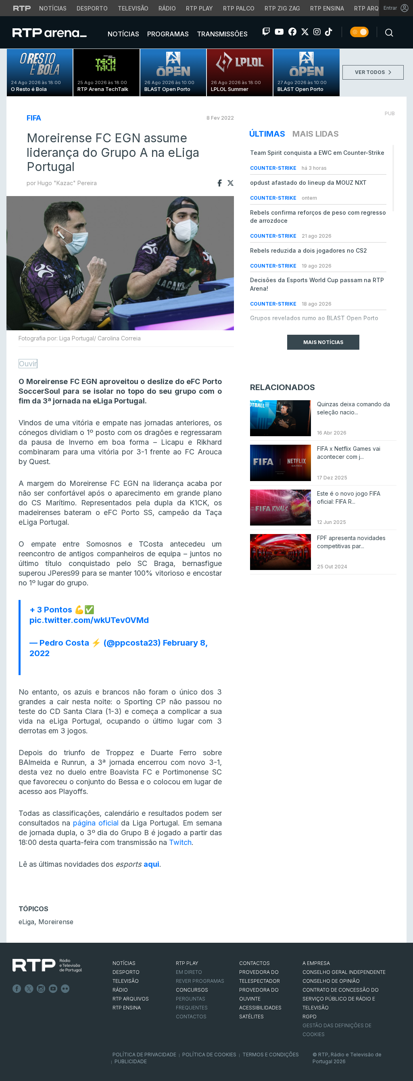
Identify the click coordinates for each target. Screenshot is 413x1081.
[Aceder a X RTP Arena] (305, 32)
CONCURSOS (192, 990)
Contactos (191, 1016)
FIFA (34, 118)
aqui (151, 864)
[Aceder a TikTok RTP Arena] (329, 32)
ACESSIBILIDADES (260, 1008)
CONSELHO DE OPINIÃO (331, 981)
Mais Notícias (323, 342)
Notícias (53, 8)
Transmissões (221, 34)
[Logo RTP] (47, 966)
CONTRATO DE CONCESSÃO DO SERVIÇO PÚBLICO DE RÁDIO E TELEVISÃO (340, 999)
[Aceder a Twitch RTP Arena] (266, 32)
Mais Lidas (315, 134)
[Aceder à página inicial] (58, 32)
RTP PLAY (187, 963)
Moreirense (55, 922)
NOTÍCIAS (124, 963)
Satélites (251, 1016)
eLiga (26, 922)
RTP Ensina (327, 8)
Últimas (267, 134)
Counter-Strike (274, 168)
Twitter (29, 988)
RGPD (309, 1016)
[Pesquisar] (386, 32)
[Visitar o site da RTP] (22, 8)
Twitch (180, 842)
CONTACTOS (254, 963)
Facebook (17, 988)
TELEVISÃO (126, 981)
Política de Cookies (209, 1054)
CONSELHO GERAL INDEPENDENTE (344, 972)
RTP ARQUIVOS (131, 999)
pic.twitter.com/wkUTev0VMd (89, 620)
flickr (65, 988)
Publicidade (131, 1061)
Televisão (133, 8)
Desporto (92, 8)
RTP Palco (238, 8)
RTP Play (199, 8)
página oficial (96, 823)
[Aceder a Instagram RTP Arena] (317, 32)
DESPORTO (126, 972)
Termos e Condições (270, 1054)
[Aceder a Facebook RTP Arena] (292, 32)
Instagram (41, 988)
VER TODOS (370, 72)
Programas (167, 34)
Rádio (167, 8)
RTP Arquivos (375, 8)
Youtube (53, 988)
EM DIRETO (189, 972)
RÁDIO (120, 990)
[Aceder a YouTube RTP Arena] (279, 32)
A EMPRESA (316, 963)
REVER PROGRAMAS (200, 981)
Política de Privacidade (144, 1054)
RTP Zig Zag (282, 8)
